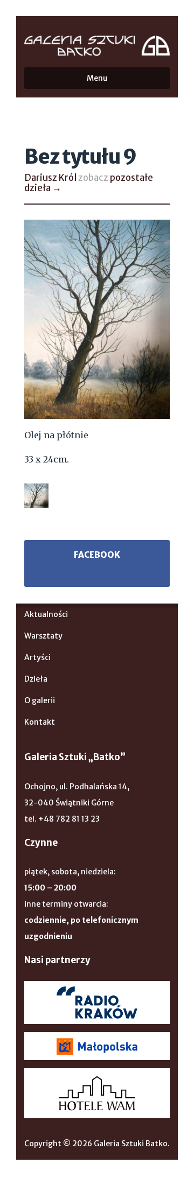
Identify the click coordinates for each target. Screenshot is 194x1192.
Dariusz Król (50, 178)
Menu (97, 78)
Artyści (37, 657)
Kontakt (39, 722)
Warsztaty (43, 636)
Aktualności (46, 614)
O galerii (39, 700)
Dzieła (35, 679)
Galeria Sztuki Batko (97, 46)
